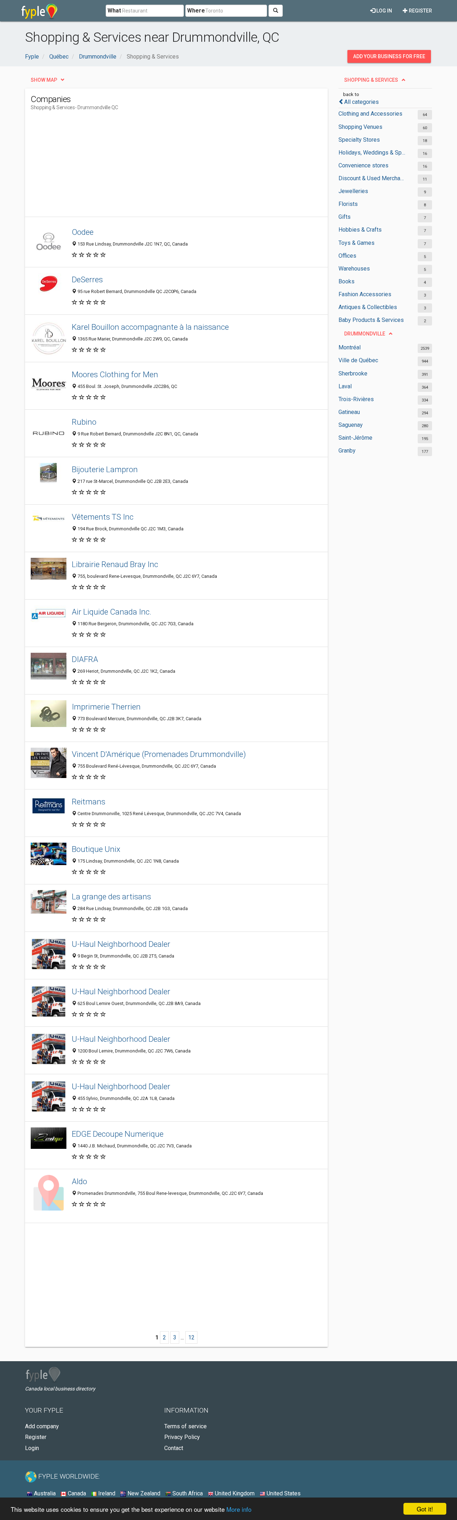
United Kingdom (234, 1493)
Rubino (84, 421)
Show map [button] (44, 80)
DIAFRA (85, 659)
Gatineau (349, 412)
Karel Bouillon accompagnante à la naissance (150, 327)
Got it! (425, 1508)
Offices (347, 255)
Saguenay (350, 424)
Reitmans (88, 801)
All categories (361, 102)
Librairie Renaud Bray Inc (115, 564)
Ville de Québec (358, 360)
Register (420, 11)
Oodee (83, 232)
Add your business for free (389, 56)
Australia (44, 1493)
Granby (347, 450)
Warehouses (354, 268)
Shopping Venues (360, 126)
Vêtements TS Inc (103, 516)
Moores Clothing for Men (115, 374)
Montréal (349, 347)
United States (283, 1493)
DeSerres (87, 279)
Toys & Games (356, 242)
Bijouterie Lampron (105, 469)
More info (238, 1509)
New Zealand (143, 1493)
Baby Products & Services (371, 320)
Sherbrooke (352, 373)
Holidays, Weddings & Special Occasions (372, 152)
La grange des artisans (111, 896)
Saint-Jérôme (355, 437)
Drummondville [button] (364, 334)
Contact (173, 1448)
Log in (383, 11)
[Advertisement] (161, 167)
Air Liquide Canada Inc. (111, 611)
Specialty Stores (359, 139)
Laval (345, 386)
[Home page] (39, 11)
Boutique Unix (96, 849)
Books (346, 281)
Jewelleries (353, 191)
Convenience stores (363, 165)
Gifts (344, 216)
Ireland (106, 1493)
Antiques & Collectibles (367, 307)
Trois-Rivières (356, 399)
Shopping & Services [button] (371, 80)
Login (32, 1448)
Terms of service (185, 1426)
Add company (42, 1426)
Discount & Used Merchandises (372, 178)
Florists (348, 204)
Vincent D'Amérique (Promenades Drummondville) (159, 754)
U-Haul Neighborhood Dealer (121, 944)
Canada (76, 1493)
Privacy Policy (182, 1437)
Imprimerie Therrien (106, 706)
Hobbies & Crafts (360, 229)
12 (191, 1337)
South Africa (187, 1493)
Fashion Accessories (364, 294)
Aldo (79, 1181)
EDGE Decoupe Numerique (118, 1133)
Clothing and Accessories (370, 113)
